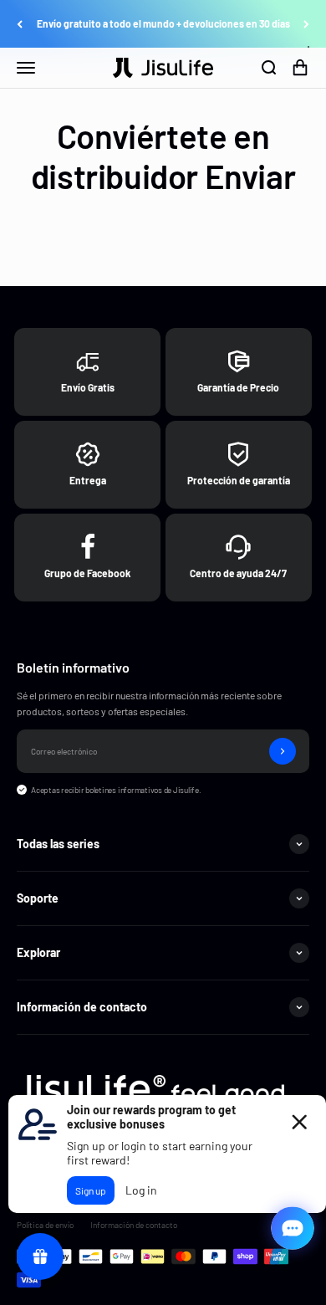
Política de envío (45, 1225)
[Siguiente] (306, 24)
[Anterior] (20, 24)
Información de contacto (133, 1225)
